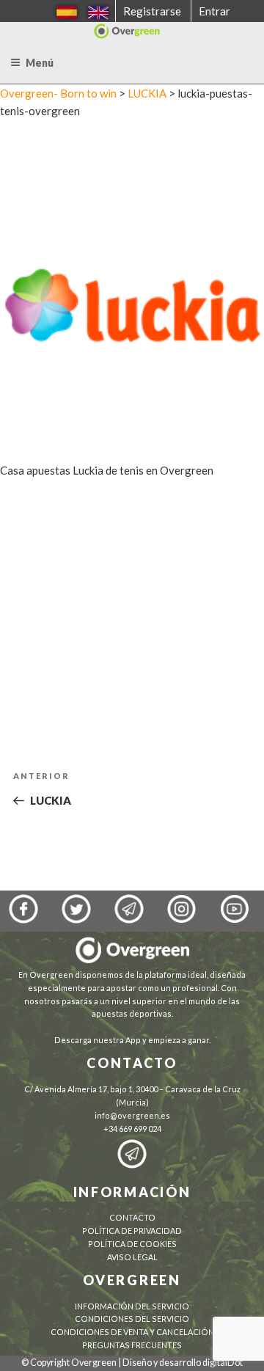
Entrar (214, 11)
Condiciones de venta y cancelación (132, 1332)
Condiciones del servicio (132, 1318)
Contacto (132, 1217)
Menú (40, 62)
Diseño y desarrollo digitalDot (182, 1362)
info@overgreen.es (132, 1115)
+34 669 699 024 (132, 1128)
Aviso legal (132, 1257)
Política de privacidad (132, 1230)
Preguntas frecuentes (132, 1345)
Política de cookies (132, 1243)
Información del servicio (132, 1306)
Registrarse (152, 11)
